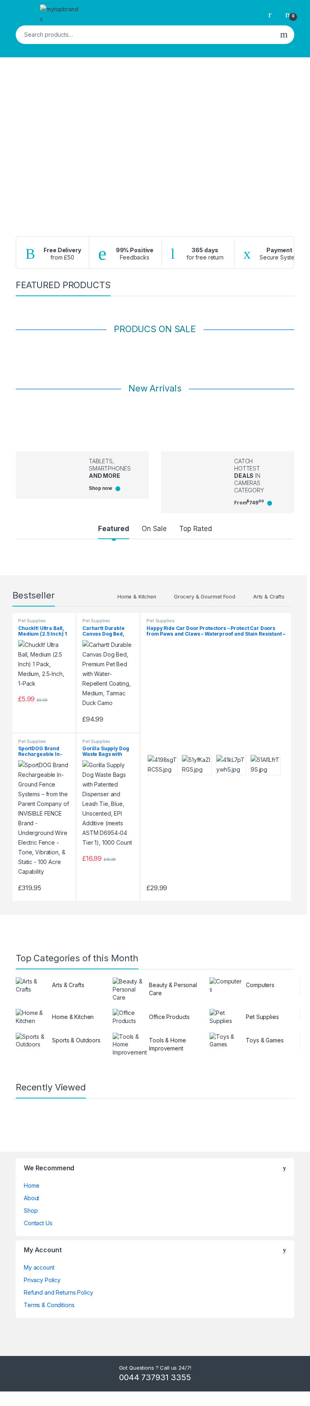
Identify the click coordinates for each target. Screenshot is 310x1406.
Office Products (169, 1016)
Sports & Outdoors (76, 1040)
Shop (31, 1210)
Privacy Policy (42, 1279)
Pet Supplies (32, 620)
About (31, 1198)
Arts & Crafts (269, 597)
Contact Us (38, 1223)
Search (284, 34)
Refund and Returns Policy (58, 1292)
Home (31, 1185)
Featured (113, 529)
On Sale (154, 529)
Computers (260, 984)
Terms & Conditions (49, 1304)
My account (39, 1267)
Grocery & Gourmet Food (204, 597)
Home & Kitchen (136, 597)
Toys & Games (264, 1040)
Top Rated (195, 529)
